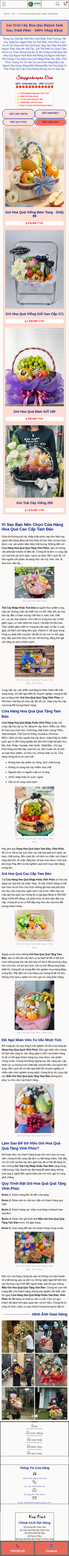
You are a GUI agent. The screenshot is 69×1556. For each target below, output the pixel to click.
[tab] (18, 114)
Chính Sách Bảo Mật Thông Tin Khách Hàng (36, 1539)
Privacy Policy (36, 1536)
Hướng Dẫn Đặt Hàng (36, 1533)
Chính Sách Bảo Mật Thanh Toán (35, 1530)
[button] (4, 4)
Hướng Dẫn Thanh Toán (36, 1527)
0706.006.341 (17, 1550)
